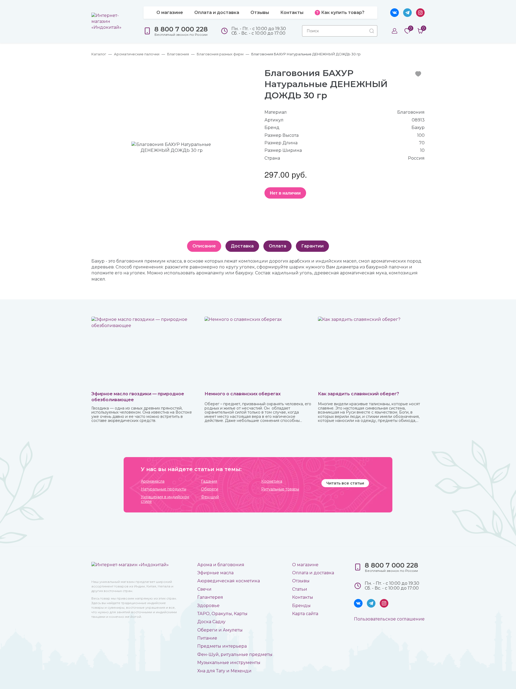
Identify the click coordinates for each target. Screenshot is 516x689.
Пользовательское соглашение (389, 619)
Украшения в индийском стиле (165, 499)
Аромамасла (152, 481)
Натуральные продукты (163, 489)
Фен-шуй (210, 497)
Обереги (209, 489)
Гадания (209, 481)
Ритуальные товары (280, 489)
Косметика (271, 481)
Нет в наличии (285, 193)
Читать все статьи (345, 483)
